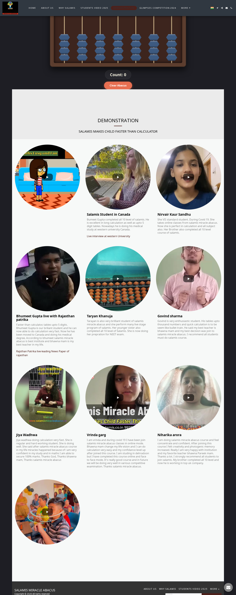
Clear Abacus (118, 85)
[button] (217, 8)
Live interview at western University (108, 236)
